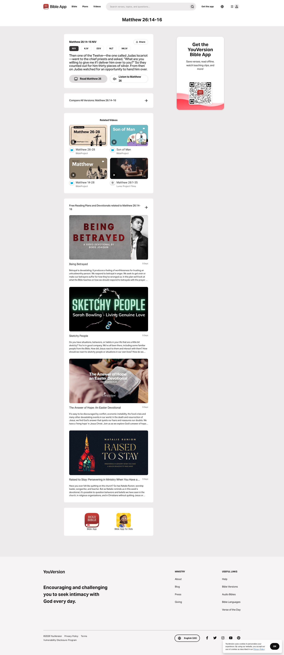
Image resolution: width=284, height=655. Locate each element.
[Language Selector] (222, 6)
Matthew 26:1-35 (130, 182)
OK (274, 646)
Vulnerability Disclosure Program (60, 640)
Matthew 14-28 (88, 182)
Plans (85, 6)
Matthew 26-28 (89, 149)
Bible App (92, 529)
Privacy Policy (71, 636)
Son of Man (127, 149)
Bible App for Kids (124, 529)
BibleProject (82, 153)
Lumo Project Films (126, 186)
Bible (74, 6)
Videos (97, 6)
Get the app (207, 6)
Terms (84, 636)
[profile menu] (234, 6)
